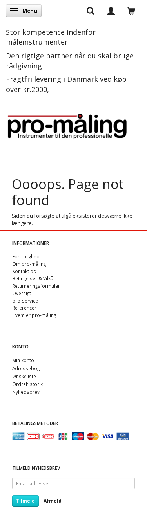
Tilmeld (25, 500)
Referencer (24, 308)
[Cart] (131, 10)
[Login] (111, 10)
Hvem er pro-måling (34, 315)
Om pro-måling (29, 264)
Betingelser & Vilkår (33, 278)
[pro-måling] (67, 124)
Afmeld (53, 500)
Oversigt (21, 293)
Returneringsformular (36, 286)
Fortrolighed (26, 256)
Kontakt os (24, 271)
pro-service (25, 300)
